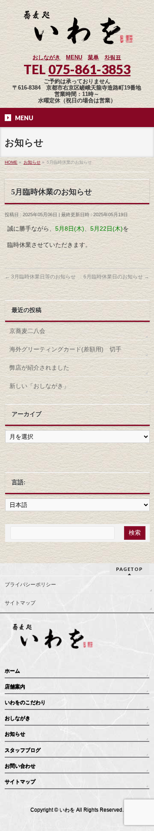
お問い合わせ (20, 766)
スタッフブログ (23, 750)
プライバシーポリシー (30, 585)
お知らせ (15, 734)
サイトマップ (20, 603)
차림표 (112, 57)
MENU (74, 57)
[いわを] (77, 40)
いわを (67, 810)
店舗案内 (15, 687)
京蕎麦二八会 (27, 330)
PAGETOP (129, 569)
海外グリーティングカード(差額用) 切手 (65, 349)
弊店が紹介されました (39, 367)
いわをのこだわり (25, 703)
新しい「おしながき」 (39, 385)
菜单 (93, 57)
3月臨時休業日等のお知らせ (40, 277)
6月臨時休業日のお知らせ (116, 277)
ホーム (12, 671)
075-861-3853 (89, 69)
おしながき (46, 57)
